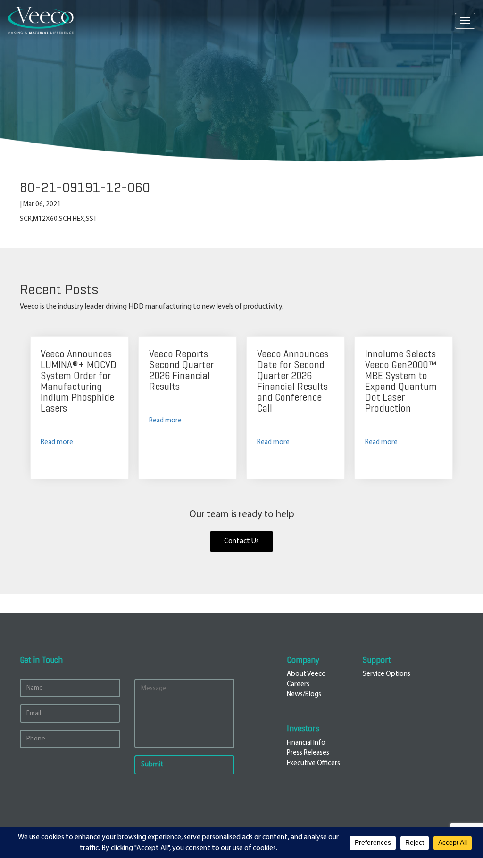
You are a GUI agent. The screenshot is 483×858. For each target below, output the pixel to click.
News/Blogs (304, 694)
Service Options (386, 674)
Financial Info (306, 743)
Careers (298, 684)
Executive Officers (313, 763)
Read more (57, 442)
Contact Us (241, 541)
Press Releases (308, 753)
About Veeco (306, 674)
